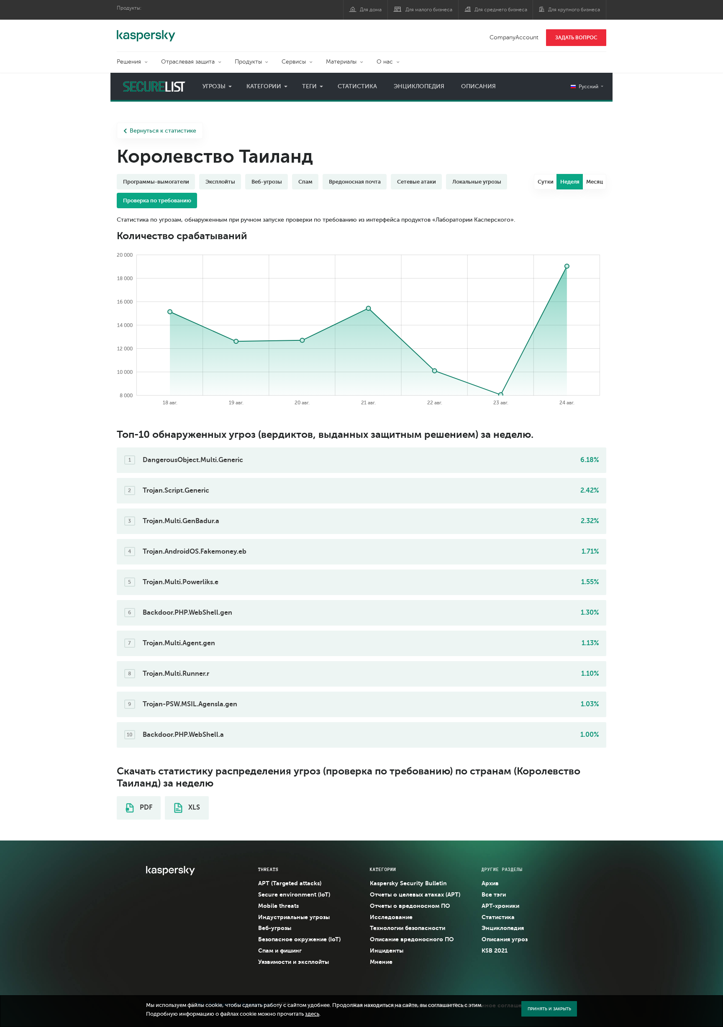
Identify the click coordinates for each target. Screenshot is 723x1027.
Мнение (381, 961)
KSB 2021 (495, 950)
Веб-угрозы (274, 928)
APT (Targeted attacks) (289, 883)
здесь (312, 1014)
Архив (490, 883)
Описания (478, 86)
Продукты (248, 62)
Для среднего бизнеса (500, 10)
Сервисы (294, 62)
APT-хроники (500, 905)
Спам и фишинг (280, 950)
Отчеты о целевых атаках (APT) (415, 894)
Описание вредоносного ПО (412, 939)
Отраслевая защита (188, 62)
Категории (263, 86)
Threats (268, 869)
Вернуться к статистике (163, 131)
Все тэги (494, 894)
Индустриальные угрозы (294, 917)
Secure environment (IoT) (294, 894)
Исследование (391, 917)
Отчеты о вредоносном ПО (410, 905)
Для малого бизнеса (428, 10)
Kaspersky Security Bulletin (408, 883)
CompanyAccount (514, 37)
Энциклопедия (419, 86)
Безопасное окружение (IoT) (299, 939)
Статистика (357, 86)
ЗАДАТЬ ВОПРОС (576, 38)
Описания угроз (505, 939)
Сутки (546, 182)
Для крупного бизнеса (574, 10)
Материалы (341, 62)
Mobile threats (278, 905)
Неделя (569, 182)
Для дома (371, 10)
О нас (385, 62)
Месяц (594, 182)
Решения (129, 62)
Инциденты (386, 950)
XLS (193, 807)
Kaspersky (146, 31)
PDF (145, 807)
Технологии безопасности (407, 928)
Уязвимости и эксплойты (293, 961)
